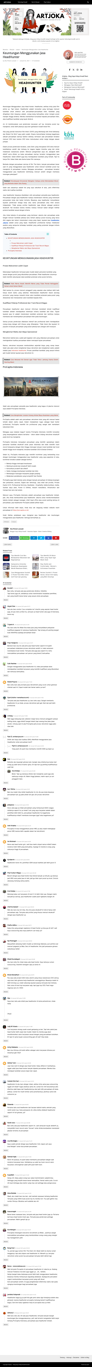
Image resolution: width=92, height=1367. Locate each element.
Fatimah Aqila (11, 1157)
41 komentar (36, 61)
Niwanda (10, 1104)
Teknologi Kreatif (22, 2)
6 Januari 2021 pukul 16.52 (26, 1047)
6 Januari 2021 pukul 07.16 (23, 891)
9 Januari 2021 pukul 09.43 (22, 1248)
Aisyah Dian (11, 606)
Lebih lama (54, 544)
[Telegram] (33, 538)
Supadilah (10, 1175)
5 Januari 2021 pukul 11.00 (25, 682)
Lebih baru (7, 544)
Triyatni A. (10, 624)
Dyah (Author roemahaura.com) (18, 697)
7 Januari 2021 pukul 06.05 (21, 1104)
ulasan (14, 521)
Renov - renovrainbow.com (16, 1266)
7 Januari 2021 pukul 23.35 (24, 1211)
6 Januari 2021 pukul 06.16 (22, 859)
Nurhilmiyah (11, 1230)
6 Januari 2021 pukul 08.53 (25, 941)
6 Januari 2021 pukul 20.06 (24, 1063)
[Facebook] (69, 70)
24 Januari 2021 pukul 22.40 (36, 746)
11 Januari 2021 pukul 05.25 (28, 771)
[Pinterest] (55, 538)
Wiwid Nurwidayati (13, 959)
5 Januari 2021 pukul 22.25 (23, 841)
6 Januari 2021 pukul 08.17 (24, 925)
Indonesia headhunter (19, 350)
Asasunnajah (11, 1211)
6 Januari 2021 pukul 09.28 (28, 959)
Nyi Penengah (12, 941)
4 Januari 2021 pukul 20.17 (23, 606)
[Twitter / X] (73, 70)
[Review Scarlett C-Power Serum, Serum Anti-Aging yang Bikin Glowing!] (35, 574)
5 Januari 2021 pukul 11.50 (36, 697)
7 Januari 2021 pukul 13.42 (22, 1175)
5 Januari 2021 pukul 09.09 (25, 663)
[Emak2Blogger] (69, 142)
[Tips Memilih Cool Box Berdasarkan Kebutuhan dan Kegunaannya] (6, 557)
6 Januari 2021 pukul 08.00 (27, 907)
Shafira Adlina (12, 925)
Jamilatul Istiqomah (13, 1294)
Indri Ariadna (11, 826)
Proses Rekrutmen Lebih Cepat (22, 243)
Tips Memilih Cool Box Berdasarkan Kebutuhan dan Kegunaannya (20, 558)
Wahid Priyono (12, 682)
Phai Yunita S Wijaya (14, 873)
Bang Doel (10, 1248)
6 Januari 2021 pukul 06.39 (29, 873)
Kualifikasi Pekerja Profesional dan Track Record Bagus (30, 246)
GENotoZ (10, 1313)
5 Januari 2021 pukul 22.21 (24, 825)
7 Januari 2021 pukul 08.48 (23, 1123)
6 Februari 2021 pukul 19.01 (21, 1313)
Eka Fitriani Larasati (16, 529)
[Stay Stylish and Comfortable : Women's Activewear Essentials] (35, 566)
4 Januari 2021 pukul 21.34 (22, 624)
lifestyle (7, 521)
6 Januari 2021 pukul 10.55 (18, 998)
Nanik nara (11, 1123)
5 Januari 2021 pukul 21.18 (21, 805)
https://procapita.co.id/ (20, 510)
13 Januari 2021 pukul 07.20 (34, 1266)
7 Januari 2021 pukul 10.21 (25, 1141)
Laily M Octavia (12, 1026)
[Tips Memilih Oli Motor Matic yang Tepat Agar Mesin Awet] (35, 557)
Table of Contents (10, 234)
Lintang (10, 716)
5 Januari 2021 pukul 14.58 (20, 716)
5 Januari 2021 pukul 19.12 (18, 759)
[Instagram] (77, 70)
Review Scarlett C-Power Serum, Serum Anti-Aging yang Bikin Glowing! (49, 575)
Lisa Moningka (12, 1141)
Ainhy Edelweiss (12, 1047)
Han (8, 759)
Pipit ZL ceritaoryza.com (15, 737)
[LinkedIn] (81, 70)
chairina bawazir (13, 907)
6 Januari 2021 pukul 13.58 (25, 1026)
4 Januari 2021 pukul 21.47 (26, 643)
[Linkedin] (48, 538)
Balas (6, 600)
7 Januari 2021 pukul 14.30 (24, 1193)
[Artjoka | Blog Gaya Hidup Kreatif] (7, 2)
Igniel (87, 1364)
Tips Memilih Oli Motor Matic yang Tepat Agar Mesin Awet (48, 558)
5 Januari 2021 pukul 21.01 (22, 789)
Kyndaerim (11, 860)
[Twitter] (41, 538)
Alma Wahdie (11, 1193)
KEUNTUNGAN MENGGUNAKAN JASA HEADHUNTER (26, 238)
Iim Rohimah (11, 841)
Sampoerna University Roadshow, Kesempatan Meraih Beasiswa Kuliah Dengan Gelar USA (19, 566)
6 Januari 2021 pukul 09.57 (27, 975)
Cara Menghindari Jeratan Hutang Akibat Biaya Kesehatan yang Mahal (34, 415)
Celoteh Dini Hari (13, 1081)
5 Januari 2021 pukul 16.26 (31, 736)
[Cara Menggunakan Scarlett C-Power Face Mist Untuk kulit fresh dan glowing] (6, 574)
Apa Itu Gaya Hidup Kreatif (73, 83)
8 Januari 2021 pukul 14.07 (23, 1229)
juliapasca (10, 805)
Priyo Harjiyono (12, 643)
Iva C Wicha (11, 789)
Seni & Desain (36, 2)
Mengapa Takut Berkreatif (73, 85)
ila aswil (10, 588)
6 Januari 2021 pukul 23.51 (27, 1081)
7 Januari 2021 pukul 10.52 (24, 1156)
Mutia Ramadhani (13, 975)
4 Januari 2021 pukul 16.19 (20, 588)
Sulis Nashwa (12, 663)
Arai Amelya (16, 771)
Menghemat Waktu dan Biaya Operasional (26, 248)
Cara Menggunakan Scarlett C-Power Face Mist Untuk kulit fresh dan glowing (20, 575)
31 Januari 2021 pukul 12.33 (28, 1294)
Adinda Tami (11, 1063)
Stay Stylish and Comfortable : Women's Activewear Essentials (48, 566)
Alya (9, 998)
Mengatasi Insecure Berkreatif (74, 87)
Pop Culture (47, 2)
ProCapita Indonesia (15, 251)
